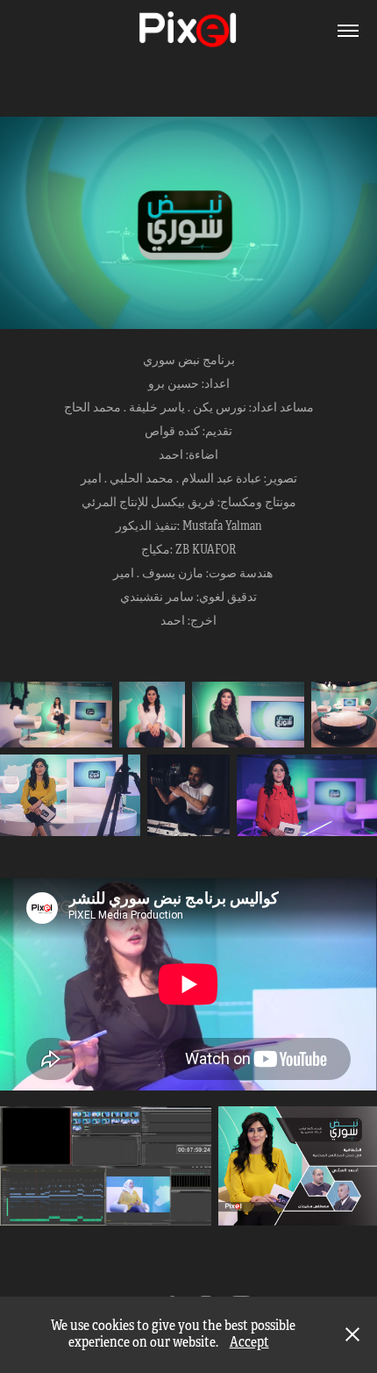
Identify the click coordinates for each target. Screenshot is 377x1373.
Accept (249, 1342)
